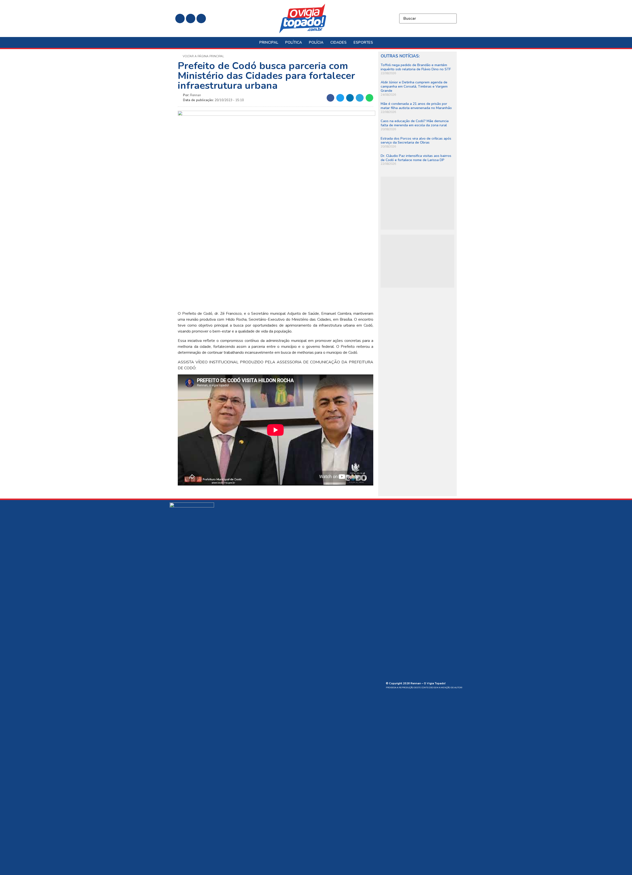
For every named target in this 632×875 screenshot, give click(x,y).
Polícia (316, 42)
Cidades (338, 42)
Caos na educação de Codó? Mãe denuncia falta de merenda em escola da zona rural (415, 123)
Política (293, 42)
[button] (331, 98)
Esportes (363, 42)
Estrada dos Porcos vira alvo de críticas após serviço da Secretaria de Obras (416, 140)
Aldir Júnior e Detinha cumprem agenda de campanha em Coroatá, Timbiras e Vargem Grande (414, 86)
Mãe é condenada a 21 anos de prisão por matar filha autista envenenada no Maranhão (416, 105)
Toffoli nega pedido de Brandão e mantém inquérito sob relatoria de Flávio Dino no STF (416, 67)
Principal (268, 42)
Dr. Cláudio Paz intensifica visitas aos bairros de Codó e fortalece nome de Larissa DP (416, 157)
